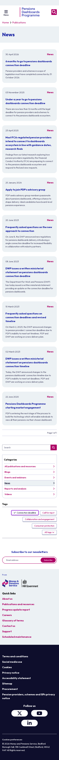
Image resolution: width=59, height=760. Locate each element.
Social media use (12, 661)
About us (7, 598)
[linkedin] (29, 723)
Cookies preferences (12, 739)
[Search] (54, 12)
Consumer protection (44, 525)
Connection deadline (26, 512)
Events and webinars (15, 477)
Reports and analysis (15, 488)
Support (7, 631)
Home (5, 22)
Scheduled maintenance (16, 636)
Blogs (7, 472)
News (7, 483)
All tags (48, 532)
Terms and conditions (15, 656)
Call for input (48, 512)
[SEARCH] (53, 447)
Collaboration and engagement (39, 519)
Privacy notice (10, 672)
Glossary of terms (13, 620)
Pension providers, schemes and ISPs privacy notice (28, 696)
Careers (7, 615)
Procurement (10, 689)
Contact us (8, 626)
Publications (19, 22)
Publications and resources (18, 604)
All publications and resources (20, 466)
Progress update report (16, 609)
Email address (12, 560)
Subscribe (48, 560)
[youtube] (39, 713)
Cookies (7, 667)
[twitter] (19, 713)
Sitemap (7, 683)
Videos (8, 494)
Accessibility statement (16, 678)
